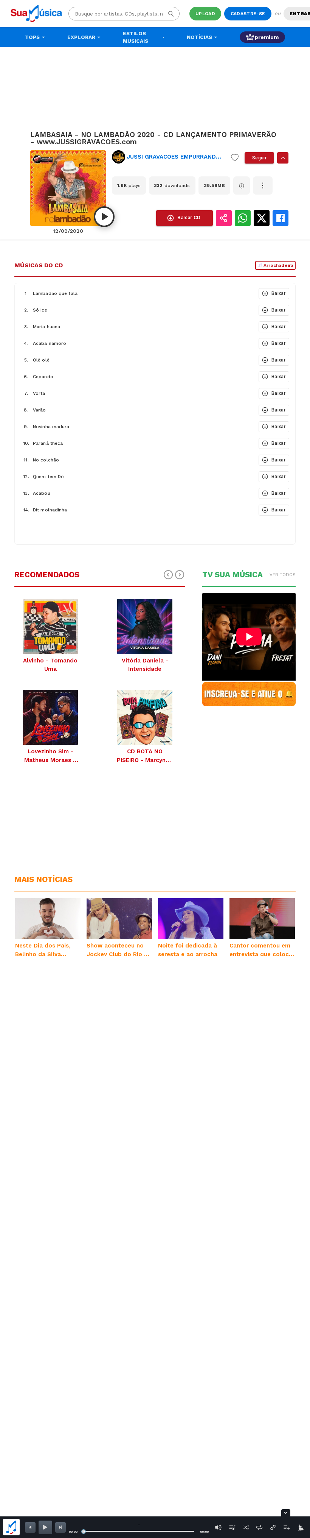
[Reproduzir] (104, 216)
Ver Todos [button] (283, 574)
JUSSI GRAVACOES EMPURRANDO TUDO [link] (176, 156)
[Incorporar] (273, 1527)
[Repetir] (259, 1527)
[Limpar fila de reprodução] (300, 1527)
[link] (168, 157)
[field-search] (171, 13)
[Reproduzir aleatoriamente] (246, 1527)
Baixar (278, 293)
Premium (267, 37)
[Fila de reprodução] (232, 1527)
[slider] (83, 1531)
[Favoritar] (235, 158)
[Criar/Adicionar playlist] (286, 1527)
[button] (136, 293)
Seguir (259, 158)
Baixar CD (188, 217)
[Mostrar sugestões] (282, 158)
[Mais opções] (263, 185)
